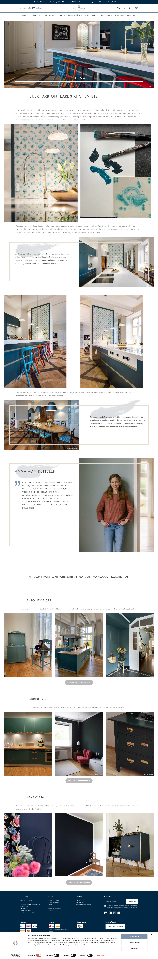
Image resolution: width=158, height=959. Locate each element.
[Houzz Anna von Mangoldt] (105, 913)
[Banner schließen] (151, 934)
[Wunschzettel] (118, 8)
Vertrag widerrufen (115, 926)
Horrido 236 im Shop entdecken (79, 780)
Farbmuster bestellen (53, 902)
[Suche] (130, 8)
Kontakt (50, 904)
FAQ (49, 906)
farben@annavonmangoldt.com (28, 913)
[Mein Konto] (124, 8)
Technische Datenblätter (54, 909)
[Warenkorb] (136, 8)
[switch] (56, 955)
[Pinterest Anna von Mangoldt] (110, 913)
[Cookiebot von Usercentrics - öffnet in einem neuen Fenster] (15, 955)
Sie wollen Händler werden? (83, 904)
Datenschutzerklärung (115, 909)
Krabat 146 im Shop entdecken (79, 882)
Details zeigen (100, 955)
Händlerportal (79, 902)
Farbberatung (51, 911)
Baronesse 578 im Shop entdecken (79, 682)
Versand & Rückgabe (53, 900)
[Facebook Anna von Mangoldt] (118, 913)
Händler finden (80, 900)
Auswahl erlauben (134, 942)
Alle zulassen (134, 936)
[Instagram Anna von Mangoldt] (114, 913)
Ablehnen (134, 948)
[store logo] (79, 8)
